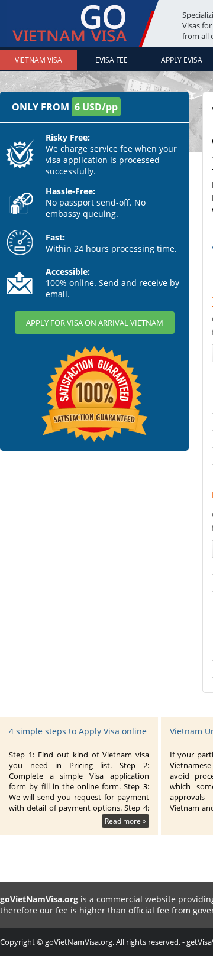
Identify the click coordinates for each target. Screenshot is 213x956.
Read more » (125, 821)
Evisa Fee (111, 60)
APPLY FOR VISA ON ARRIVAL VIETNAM (94, 322)
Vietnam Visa (38, 60)
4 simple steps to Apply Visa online (78, 731)
